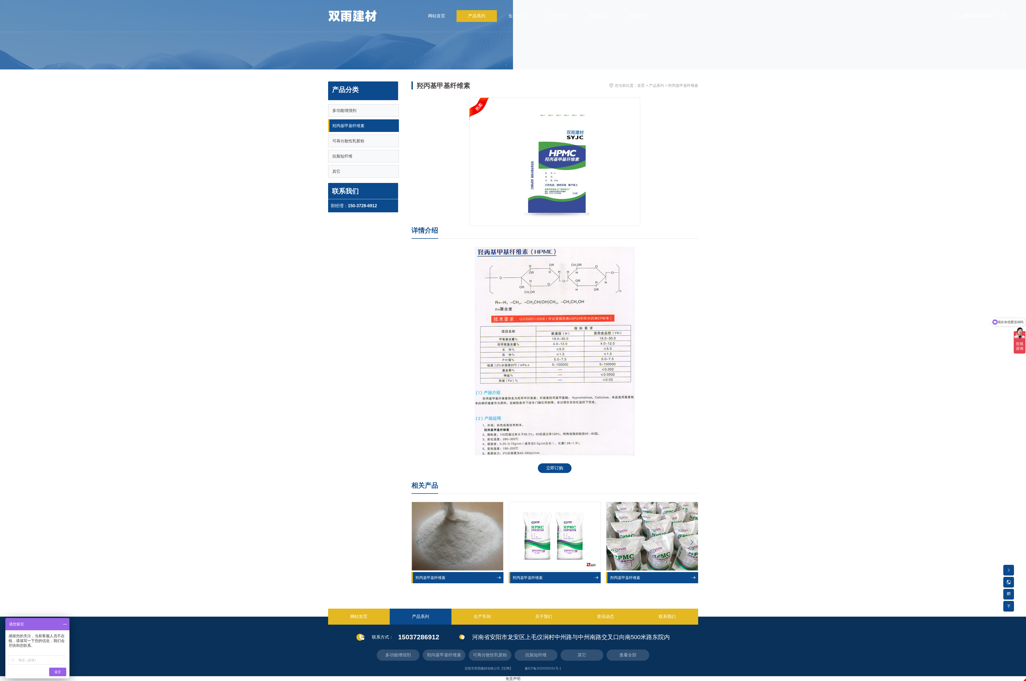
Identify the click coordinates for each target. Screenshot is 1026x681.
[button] (691, 542)
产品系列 (476, 16)
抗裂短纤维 (342, 156)
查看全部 (627, 655)
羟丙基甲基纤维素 (348, 125)
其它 (336, 171)
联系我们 (637, 16)
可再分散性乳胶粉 (348, 141)
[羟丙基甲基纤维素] (457, 536)
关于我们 (557, 16)
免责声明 (513, 678)
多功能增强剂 (344, 110)
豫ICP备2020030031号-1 (543, 668)
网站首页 (436, 16)
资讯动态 (597, 16)
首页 (641, 85)
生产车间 (517, 16)
